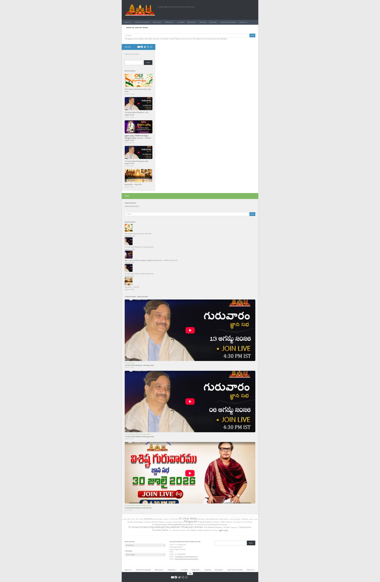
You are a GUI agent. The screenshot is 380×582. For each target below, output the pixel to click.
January (256, 519)
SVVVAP (226, 527)
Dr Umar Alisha (188, 518)
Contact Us (242, 22)
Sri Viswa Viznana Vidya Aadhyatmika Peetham (210, 525)
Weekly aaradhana (204, 530)
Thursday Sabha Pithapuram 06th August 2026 (139, 274)
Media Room (191, 22)
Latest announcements (132, 54)
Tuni (170, 530)
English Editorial (224, 519)
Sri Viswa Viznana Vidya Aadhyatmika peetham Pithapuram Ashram (165, 527)
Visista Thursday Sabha (143, 434)
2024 (137, 519)
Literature (147, 522)
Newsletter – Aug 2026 (133, 184)
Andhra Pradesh (157, 519)
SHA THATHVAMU (247, 522)
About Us (128, 22)
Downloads (212, 22)
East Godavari (201, 519)
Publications (169, 22)
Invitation (251, 519)
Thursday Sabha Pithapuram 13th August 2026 (139, 247)
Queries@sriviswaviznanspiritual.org (186, 556)
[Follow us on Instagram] (148, 47)
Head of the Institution (142, 22)
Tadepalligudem (234, 527)
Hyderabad (244, 519)
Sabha (223, 522)
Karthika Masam (138, 522)
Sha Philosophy (237, 522)
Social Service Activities (228, 22)
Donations (203, 22)
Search (148, 62)
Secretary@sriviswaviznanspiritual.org (187, 559)
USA (188, 530)
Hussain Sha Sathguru (234, 519)
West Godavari (214, 530)
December (165, 519)
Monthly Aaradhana (158, 522)
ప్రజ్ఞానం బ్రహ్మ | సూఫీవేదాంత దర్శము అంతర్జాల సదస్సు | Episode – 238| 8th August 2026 (138, 138)
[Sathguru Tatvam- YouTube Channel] (138, 47)
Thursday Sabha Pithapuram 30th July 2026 (138, 508)
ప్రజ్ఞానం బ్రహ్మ (223, 530)
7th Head (124, 519)
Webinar (194, 530)
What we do (157, 22)
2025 (141, 519)
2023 (133, 519)
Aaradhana (148, 519)
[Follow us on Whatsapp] (151, 47)
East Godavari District (212, 519)
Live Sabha (180, 22)
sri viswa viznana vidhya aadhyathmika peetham (173, 524)
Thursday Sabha (130, 363)
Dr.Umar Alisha (173, 519)
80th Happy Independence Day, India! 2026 (138, 234)
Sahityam (229, 522)
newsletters (169, 522)
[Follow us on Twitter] (145, 47)
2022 (128, 519)
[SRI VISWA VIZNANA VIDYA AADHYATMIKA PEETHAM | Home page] (140, 10)
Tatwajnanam (245, 527)
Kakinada (130, 522)
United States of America (179, 530)
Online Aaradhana (178, 522)
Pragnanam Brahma (205, 522)
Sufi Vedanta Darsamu (213, 527)
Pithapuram (191, 521)
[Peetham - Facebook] (142, 47)
